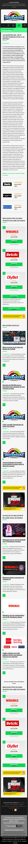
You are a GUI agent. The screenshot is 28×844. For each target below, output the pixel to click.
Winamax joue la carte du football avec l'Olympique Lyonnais (14, 540)
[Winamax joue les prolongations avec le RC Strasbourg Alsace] (14, 606)
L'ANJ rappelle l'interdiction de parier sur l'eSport (13, 425)
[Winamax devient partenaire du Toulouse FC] (14, 568)
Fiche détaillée (14, 244)
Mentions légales (6, 806)
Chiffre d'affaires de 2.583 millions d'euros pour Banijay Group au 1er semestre (12, 655)
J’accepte (15, 842)
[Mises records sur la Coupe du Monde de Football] (14, 338)
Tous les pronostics (14, 309)
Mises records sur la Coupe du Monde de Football (13, 348)
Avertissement (14, 806)
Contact (17, 808)
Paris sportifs (14, 296)
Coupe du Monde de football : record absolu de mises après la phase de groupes (13, 464)
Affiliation (21, 806)
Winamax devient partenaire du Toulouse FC (13, 578)
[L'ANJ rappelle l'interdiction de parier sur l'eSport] (14, 415)
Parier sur (14, 241)
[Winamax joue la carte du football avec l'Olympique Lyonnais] (14, 530)
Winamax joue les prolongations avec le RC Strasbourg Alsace (13, 616)
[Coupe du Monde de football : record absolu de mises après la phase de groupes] (14, 453)
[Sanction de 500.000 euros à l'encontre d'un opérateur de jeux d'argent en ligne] (14, 375)
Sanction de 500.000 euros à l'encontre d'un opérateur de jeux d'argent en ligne (14, 386)
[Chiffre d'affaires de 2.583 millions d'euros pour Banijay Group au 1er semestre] (14, 644)
